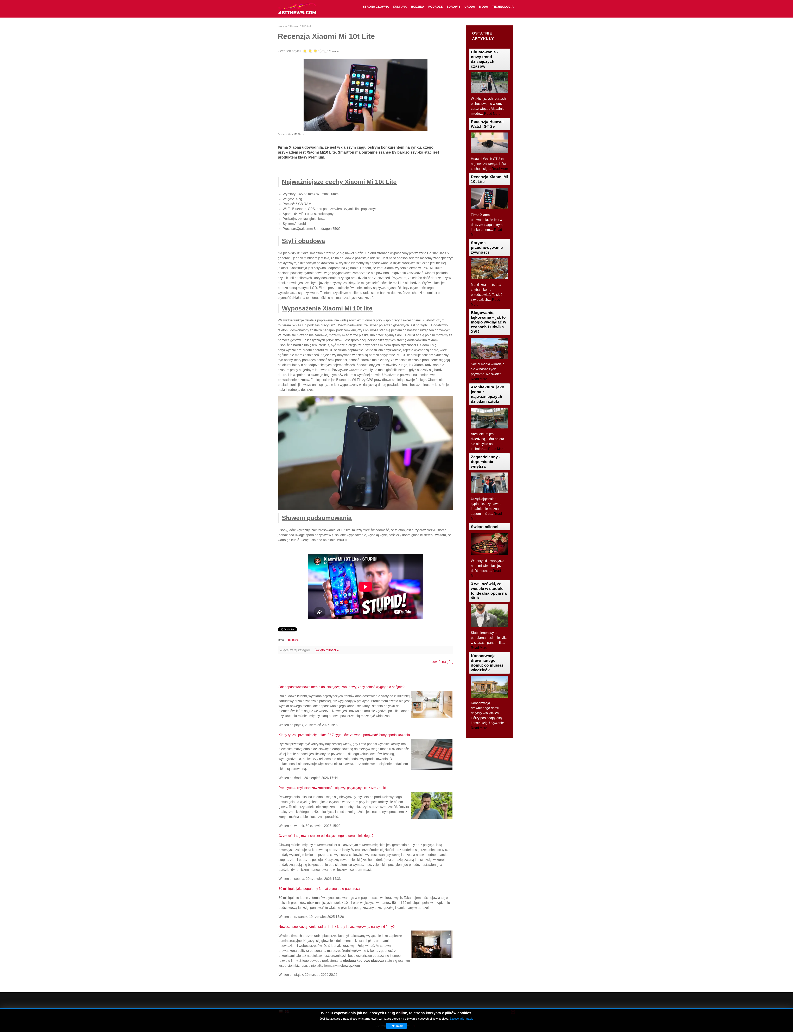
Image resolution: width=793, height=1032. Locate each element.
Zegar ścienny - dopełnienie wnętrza (485, 462)
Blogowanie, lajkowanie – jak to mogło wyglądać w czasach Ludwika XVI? (488, 322)
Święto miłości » (327, 650)
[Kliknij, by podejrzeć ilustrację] (365, 94)
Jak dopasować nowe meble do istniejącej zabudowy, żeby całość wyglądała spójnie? (342, 687)
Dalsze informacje (461, 1018)
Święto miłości (484, 527)
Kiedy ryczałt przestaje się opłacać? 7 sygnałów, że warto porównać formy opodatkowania (344, 735)
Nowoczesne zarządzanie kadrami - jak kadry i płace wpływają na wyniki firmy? (337, 926)
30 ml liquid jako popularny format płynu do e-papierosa (319, 888)
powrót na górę (442, 661)
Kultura (293, 640)
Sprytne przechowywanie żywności (487, 247)
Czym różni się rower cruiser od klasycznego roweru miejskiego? (326, 836)
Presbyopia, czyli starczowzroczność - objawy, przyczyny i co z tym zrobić (332, 788)
